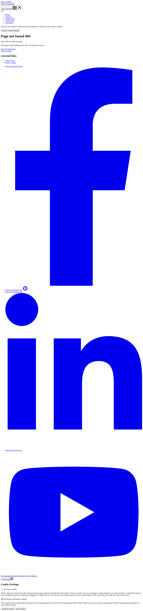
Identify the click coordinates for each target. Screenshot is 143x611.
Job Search (9, 23)
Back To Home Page (8, 49)
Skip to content (6, 2)
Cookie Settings (14, 30)
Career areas (9, 21)
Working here (10, 19)
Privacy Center (10, 63)
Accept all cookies (8, 609)
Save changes (20, 609)
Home (7, 15)
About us (8, 17)
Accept (4, 30)
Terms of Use (10, 61)
